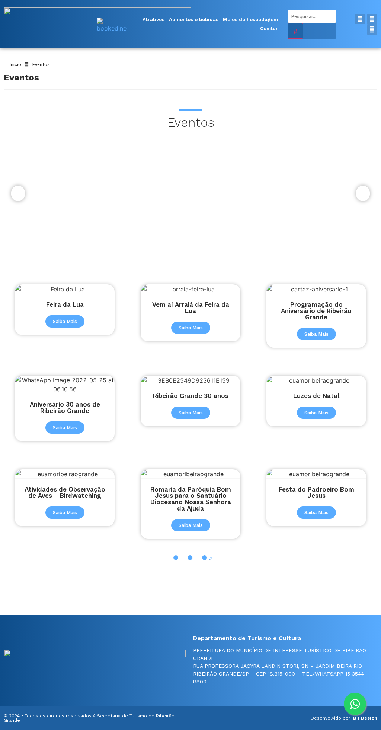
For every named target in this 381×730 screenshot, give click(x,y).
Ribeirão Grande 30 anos (190, 395)
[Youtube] (372, 29)
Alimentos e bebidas (193, 19)
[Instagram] (372, 19)
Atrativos (153, 19)
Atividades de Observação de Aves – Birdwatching (65, 492)
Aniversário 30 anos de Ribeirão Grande (65, 407)
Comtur (269, 28)
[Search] (295, 31)
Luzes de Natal (316, 395)
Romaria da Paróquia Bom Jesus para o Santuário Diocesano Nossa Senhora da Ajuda (190, 499)
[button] (64, 321)
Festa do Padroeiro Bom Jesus (316, 492)
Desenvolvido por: (344, 718)
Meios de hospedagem (250, 19)
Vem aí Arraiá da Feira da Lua (190, 308)
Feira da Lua (65, 304)
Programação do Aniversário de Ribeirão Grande (316, 311)
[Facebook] (360, 19)
